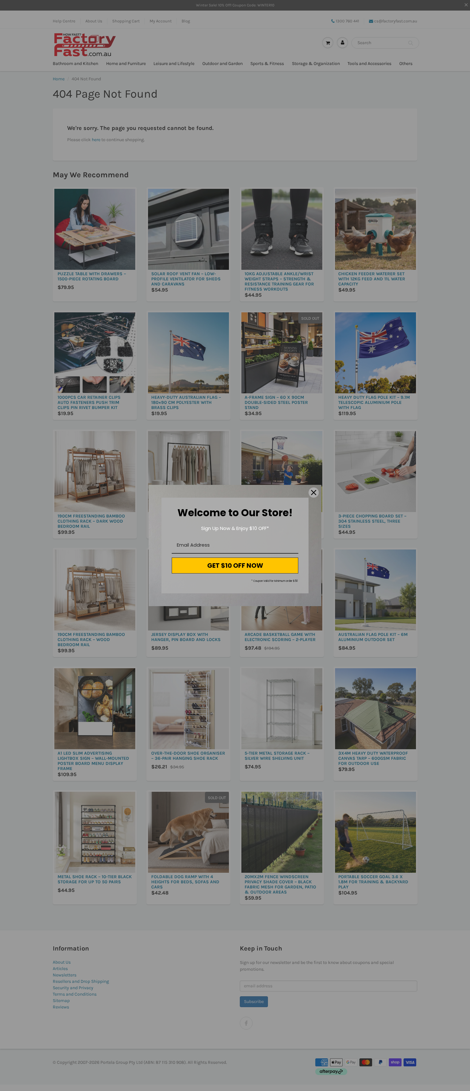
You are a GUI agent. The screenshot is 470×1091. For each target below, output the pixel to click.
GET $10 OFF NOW (235, 565)
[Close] (313, 492)
